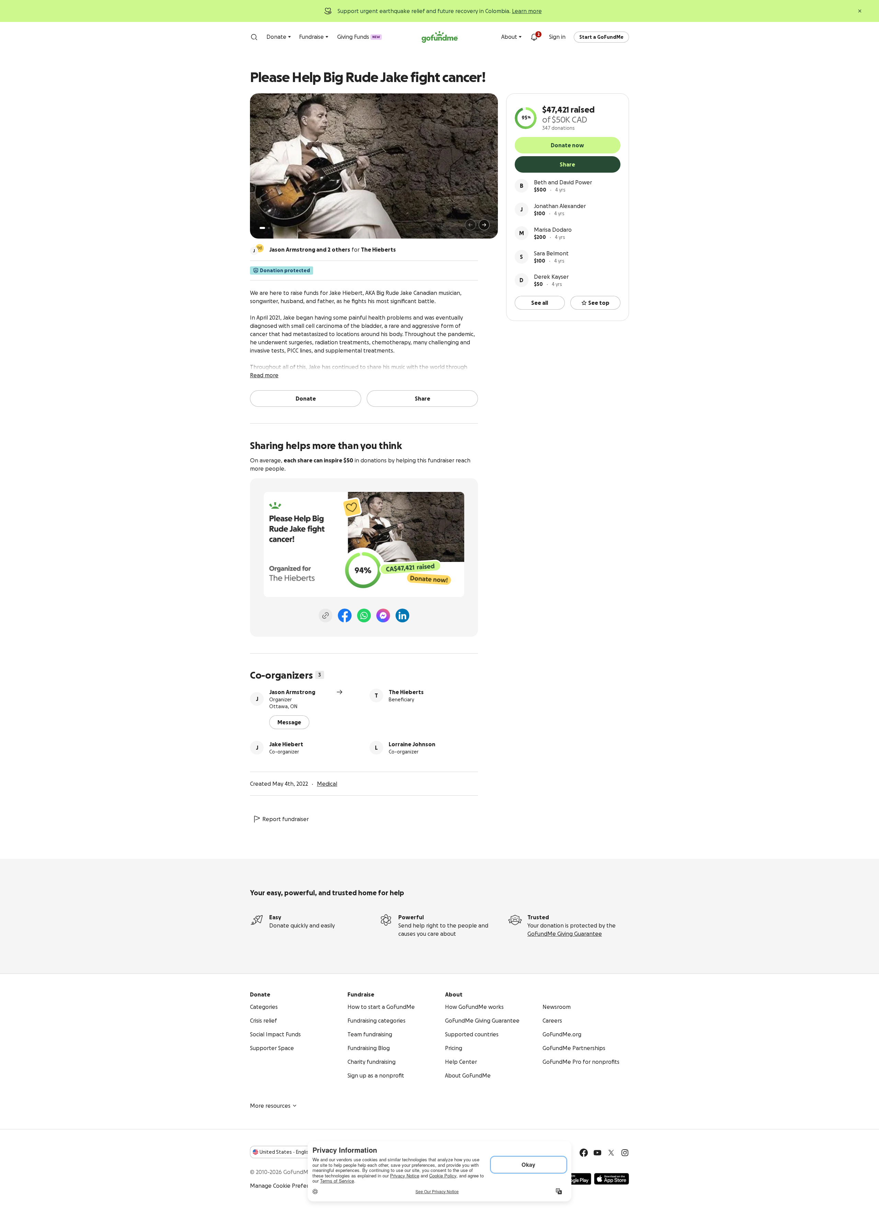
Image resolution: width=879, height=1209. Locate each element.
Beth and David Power (563, 182)
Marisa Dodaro (553, 230)
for (332, 249)
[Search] (254, 37)
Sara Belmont (551, 253)
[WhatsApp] (364, 615)
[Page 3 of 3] (274, 228)
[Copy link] (325, 615)
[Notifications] (534, 37)
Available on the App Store (611, 1179)
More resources (270, 1106)
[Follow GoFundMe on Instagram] (625, 1153)
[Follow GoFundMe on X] (611, 1153)
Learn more (527, 11)
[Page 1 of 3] (262, 228)
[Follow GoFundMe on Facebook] (584, 1153)
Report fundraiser (285, 819)
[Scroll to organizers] (259, 248)
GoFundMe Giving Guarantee (564, 934)
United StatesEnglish (285, 1152)
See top (598, 303)
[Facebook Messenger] (383, 615)
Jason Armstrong (292, 692)
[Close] (859, 10)
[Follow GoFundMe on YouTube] (597, 1153)
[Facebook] (345, 615)
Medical (327, 784)
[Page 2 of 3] (269, 228)
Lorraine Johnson (412, 744)
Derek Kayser (551, 277)
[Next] (484, 224)
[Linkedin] (402, 615)
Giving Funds (358, 37)
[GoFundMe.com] (440, 37)
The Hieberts (406, 692)
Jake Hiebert (286, 744)
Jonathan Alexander (560, 206)
